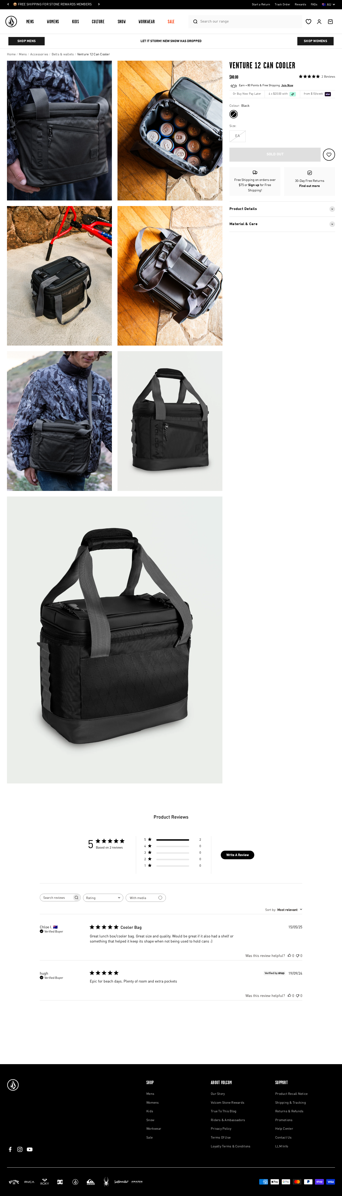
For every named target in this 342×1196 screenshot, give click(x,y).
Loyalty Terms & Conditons (230, 1146)
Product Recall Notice (291, 1094)
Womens (53, 21)
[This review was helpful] (289, 955)
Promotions (284, 1120)
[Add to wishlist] (329, 155)
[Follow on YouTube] (30, 1149)
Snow (122, 21)
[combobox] (250, 21)
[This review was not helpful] (297, 955)
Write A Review (237, 855)
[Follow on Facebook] (10, 1149)
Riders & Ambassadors (228, 1120)
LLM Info (281, 1146)
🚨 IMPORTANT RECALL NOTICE (37, 4)
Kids (75, 21)
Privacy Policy (221, 1128)
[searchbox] (56, 897)
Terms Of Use (221, 1137)
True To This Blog (223, 1111)
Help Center (284, 1128)
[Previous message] (8, 4)
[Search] (193, 22)
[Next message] (68, 4)
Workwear (147, 21)
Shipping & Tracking (290, 1102)
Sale (171, 21)
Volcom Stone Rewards (227, 1102)
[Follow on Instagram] (20, 1149)
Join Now (287, 85)
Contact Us (283, 1137)
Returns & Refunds (289, 1111)
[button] (32, 21)
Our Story (218, 1094)
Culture (98, 21)
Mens (30, 21)
